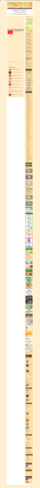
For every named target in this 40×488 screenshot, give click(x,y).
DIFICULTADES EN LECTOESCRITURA (11, 62)
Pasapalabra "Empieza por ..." (11, 89)
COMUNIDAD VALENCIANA (29, 459)
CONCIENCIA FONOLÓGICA (28, 35)
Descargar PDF (16, 61)
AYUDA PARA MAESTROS (29, 449)
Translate (29, 28)
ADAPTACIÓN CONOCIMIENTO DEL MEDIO (29, 65)
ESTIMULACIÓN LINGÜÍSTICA (28, 60)
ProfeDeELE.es (27, 381)
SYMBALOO (26, 67)
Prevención (28, 37)
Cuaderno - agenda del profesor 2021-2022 (14, 77)
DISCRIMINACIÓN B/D (27, 56)
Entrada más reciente (9, 65)
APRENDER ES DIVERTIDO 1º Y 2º (29, 426)
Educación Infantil (27, 394)
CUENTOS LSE (29, 49)
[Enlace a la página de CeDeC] (28, 348)
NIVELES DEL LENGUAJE (14, 15)
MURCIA (27, 461)
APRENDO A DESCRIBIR (28, 44)
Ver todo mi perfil (27, 469)
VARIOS (29, 77)
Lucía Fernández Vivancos (28, 467)
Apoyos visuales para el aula (13, 86)
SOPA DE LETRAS (27, 57)
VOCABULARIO (27, 42)
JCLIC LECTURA (31, 56)
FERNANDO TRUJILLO (29, 451)
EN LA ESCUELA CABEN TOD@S (29, 383)
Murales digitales (31, 66)
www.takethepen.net (27, 444)
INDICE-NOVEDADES (9, 15)
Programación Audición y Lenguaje (14, 68)
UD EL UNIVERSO (19, 62)
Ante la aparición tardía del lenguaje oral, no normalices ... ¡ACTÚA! (30, 375)
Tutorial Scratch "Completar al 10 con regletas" (30, 399)
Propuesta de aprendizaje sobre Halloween (14, 71)
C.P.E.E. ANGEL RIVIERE (28, 369)
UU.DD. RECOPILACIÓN (30, 67)
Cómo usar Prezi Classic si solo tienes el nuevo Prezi (30, 439)
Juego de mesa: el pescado (28, 380)
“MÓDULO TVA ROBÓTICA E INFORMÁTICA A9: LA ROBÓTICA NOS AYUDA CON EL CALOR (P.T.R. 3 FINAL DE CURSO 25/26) (30, 371)
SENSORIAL (29, 360)
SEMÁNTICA (22, 15)
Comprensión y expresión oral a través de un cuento (15, 80)
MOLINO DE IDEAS (28, 452)
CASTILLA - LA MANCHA (29, 458)
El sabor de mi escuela (28, 401)
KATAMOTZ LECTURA (28, 445)
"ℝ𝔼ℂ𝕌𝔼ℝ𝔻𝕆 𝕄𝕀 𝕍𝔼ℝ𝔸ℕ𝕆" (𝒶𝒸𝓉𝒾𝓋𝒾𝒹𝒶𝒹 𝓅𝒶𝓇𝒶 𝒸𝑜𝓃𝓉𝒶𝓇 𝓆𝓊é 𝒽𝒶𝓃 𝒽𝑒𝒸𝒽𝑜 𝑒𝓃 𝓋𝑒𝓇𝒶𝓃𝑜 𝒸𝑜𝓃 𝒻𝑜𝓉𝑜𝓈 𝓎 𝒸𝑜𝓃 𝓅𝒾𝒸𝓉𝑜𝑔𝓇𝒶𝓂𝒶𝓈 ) (30, 385)
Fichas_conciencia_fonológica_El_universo (17, 34)
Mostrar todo (31, 387)
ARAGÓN (27, 456)
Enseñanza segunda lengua (29, 41)
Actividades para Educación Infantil (29, 389)
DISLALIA (26, 36)
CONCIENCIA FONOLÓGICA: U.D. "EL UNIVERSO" (15, 29)
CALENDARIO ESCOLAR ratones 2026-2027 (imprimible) (30, 390)
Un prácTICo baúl (27, 446)
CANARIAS (28, 457)
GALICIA (27, 460)
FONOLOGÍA (19, 15)
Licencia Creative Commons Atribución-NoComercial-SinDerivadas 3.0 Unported (29, 482)
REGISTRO (27, 62)
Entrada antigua (22, 65)
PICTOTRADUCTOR (27, 45)
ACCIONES (26, 40)
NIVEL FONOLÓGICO (15, 62)
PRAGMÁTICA (30, 15)
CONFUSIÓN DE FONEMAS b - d (14, 83)
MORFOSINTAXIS (26, 15)
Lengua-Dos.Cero (27, 417)
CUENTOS (27, 48)
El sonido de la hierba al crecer (28, 367)
